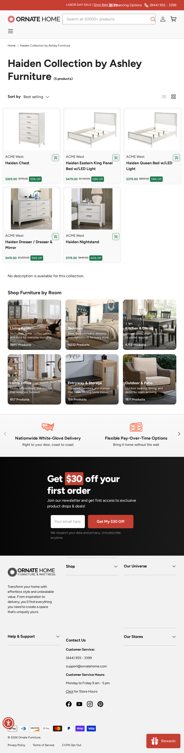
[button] (173, 19)
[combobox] (109, 19)
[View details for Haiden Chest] (31, 130)
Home (12, 45)
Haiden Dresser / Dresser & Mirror (28, 245)
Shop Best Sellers (106, 4)
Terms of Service (43, 745)
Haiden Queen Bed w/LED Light (149, 166)
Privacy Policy (16, 745)
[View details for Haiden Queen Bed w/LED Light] (152, 130)
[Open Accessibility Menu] (8, 723)
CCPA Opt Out (71, 745)
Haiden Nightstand (82, 242)
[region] (31, 130)
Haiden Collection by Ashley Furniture (45, 45)
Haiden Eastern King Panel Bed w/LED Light (89, 166)
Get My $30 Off (110, 521)
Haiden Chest (17, 163)
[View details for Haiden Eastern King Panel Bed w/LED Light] (92, 130)
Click (69, 691)
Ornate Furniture (29, 737)
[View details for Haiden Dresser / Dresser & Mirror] (31, 208)
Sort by (14, 96)
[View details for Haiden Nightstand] (92, 208)
